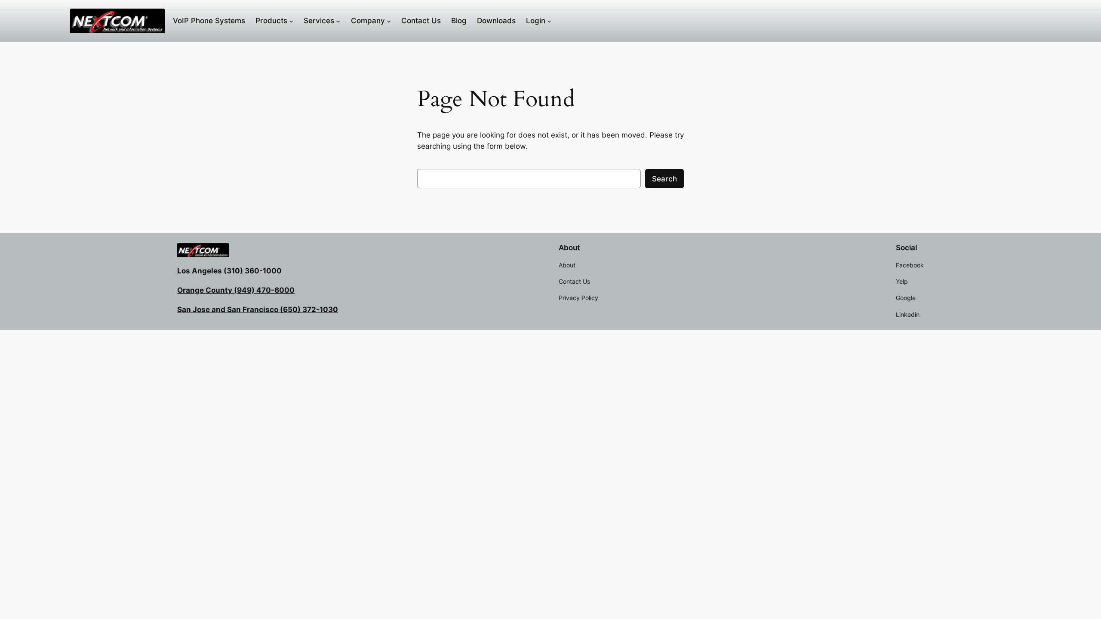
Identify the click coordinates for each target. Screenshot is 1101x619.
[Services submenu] (338, 20)
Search (664, 179)
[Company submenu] (389, 20)
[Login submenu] (549, 20)
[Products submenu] (291, 20)
